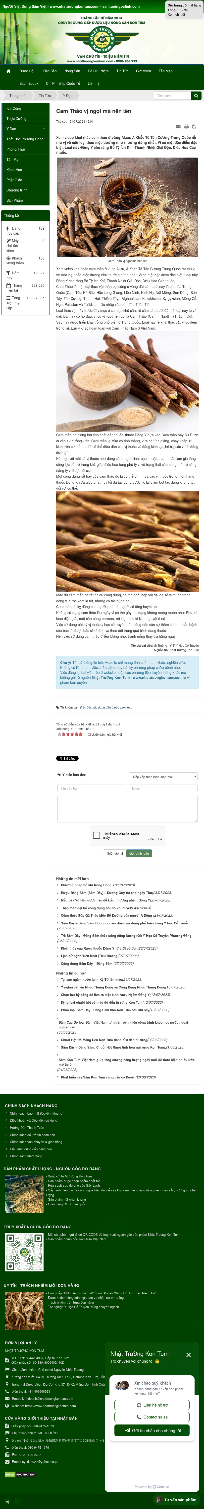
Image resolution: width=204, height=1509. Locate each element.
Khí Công (13, 108)
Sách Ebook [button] (28, 83)
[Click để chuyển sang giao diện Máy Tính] (17, 1501)
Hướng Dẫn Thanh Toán (27, 1127)
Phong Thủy (16, 149)
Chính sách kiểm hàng (26, 1156)
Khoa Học (14, 169)
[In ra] (187, 126)
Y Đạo (11, 128)
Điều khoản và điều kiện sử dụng (33, 1120)
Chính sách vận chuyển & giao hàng (36, 1141)
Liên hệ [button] (94, 83)
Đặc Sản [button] (50, 70)
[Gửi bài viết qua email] (179, 126)
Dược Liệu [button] (27, 70)
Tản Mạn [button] (166, 70)
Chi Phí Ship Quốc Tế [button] (63, 83)
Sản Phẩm (14, 200)
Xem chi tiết (176, 14)
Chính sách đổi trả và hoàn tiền (32, 1134)
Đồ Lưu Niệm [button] (98, 70)
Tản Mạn (13, 159)
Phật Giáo (14, 179)
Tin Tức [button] (122, 70)
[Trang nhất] (8, 71)
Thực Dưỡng (16, 118)
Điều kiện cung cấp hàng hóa (31, 1149)
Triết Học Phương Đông (25, 138)
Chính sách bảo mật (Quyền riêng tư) (36, 1113)
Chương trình (16, 189)
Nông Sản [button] (72, 70)
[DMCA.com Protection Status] (20, 1474)
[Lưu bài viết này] (195, 126)
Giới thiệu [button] (143, 70)
